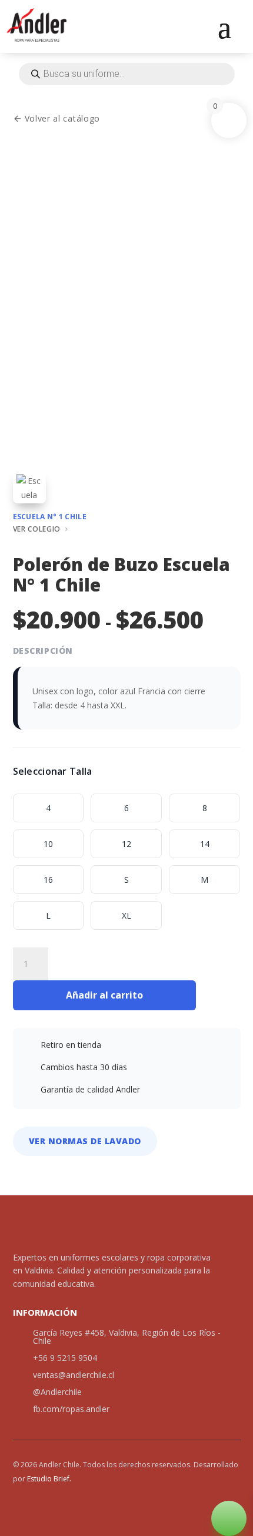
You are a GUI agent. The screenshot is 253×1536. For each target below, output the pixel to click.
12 (126, 843)
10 (48, 843)
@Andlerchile (57, 1391)
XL (126, 915)
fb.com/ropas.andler (71, 1408)
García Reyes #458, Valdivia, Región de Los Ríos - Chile (127, 1336)
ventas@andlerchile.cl (73, 1374)
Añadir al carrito (104, 995)
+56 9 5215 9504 (65, 1357)
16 (48, 879)
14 (204, 843)
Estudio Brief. (49, 1479)
